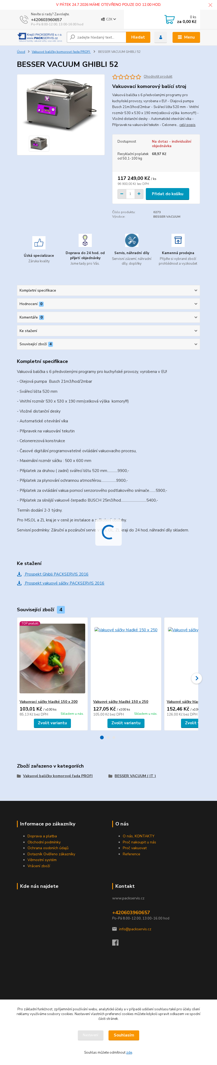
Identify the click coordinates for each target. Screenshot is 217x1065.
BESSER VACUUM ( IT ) (135, 775)
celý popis (187, 125)
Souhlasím (124, 1035)
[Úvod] (40, 37)
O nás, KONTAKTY (139, 836)
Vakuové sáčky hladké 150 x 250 (120, 701)
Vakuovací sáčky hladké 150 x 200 (49, 701)
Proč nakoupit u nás (139, 842)
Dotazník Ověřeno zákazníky (51, 854)
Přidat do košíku (167, 194)
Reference (131, 854)
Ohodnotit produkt (158, 76)
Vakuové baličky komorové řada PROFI (61, 52)
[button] (102, 737)
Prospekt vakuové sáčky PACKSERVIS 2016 (64, 583)
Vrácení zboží (39, 865)
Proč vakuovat (135, 848)
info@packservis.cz (135, 929)
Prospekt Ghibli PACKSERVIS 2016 (56, 574)
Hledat (138, 37)
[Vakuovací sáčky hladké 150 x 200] (52, 658)
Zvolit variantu (52, 723)
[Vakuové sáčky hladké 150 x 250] (126, 658)
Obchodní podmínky (44, 842)
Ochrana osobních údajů (48, 848)
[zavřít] (210, 5)
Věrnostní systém (42, 859)
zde (129, 1052)
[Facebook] (117, 944)
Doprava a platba (42, 836)
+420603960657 (46, 19)
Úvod (21, 52)
